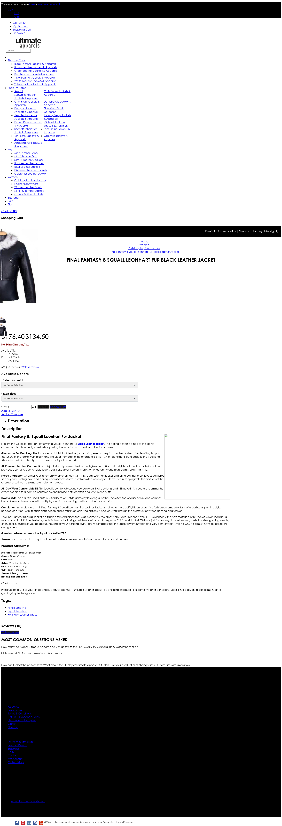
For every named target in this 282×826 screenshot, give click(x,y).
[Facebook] (17, 823)
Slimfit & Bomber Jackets (29, 190)
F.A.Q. (11, 752)
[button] (33, 407)
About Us (13, 706)
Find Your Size (58, 407)
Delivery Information (20, 741)
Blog (10, 204)
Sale (10, 201)
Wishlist (12, 723)
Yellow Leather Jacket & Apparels (35, 84)
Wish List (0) (19, 22)
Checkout (19, 33)
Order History (16, 762)
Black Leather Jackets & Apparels (35, 63)
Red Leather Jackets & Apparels (34, 74)
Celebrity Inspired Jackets (30, 180)
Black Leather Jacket (91, 443)
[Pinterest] (23, 823)
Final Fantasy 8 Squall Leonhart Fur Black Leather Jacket (144, 251)
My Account (20, 26)
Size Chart (14, 197)
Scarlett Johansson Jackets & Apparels (26, 130)
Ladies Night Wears (26, 183)
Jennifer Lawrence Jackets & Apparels (26, 116)
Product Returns (17, 745)
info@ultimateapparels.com (28, 801)
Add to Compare (12, 414)
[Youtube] (41, 823)
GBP (17, 16)
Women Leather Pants (28, 187)
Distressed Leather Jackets (30, 170)
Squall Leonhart (17, 611)
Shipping (13, 748)
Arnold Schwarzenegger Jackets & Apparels (26, 94)
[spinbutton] (19, 407)
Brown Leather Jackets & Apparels (35, 67)
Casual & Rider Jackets (28, 194)
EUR (16, 13)
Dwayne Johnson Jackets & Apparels (26, 110)
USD (10, 9)
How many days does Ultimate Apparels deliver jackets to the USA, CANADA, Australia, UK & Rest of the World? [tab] (69, 647)
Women (13, 177)
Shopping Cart (22, 29)
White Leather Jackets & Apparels (35, 81)
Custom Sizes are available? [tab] (173, 665)
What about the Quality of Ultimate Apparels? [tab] (72, 665)
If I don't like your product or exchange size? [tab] (128, 665)
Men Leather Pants (26, 153)
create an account (49, 3)
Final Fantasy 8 (17, 607)
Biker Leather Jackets (27, 166)
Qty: (4, 407)
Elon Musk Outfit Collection (53, 110)
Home (144, 241)
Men (11, 149)
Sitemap (13, 727)
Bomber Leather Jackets (29, 163)
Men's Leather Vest (25, 156)
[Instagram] (35, 823)
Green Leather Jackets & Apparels (35, 70)
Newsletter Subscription (22, 720)
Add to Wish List (10, 410)
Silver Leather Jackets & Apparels (34, 77)
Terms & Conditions (19, 713)
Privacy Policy (16, 710)
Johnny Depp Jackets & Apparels (57, 116)
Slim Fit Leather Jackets (28, 159)
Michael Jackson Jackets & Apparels (56, 123)
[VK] (29, 823)
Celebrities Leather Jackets (30, 173)
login (32, 3)
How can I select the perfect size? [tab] (22, 665)
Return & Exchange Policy (24, 717)
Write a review (30, 367)
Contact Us (15, 755)
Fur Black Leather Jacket (23, 614)
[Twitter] (11, 823)
